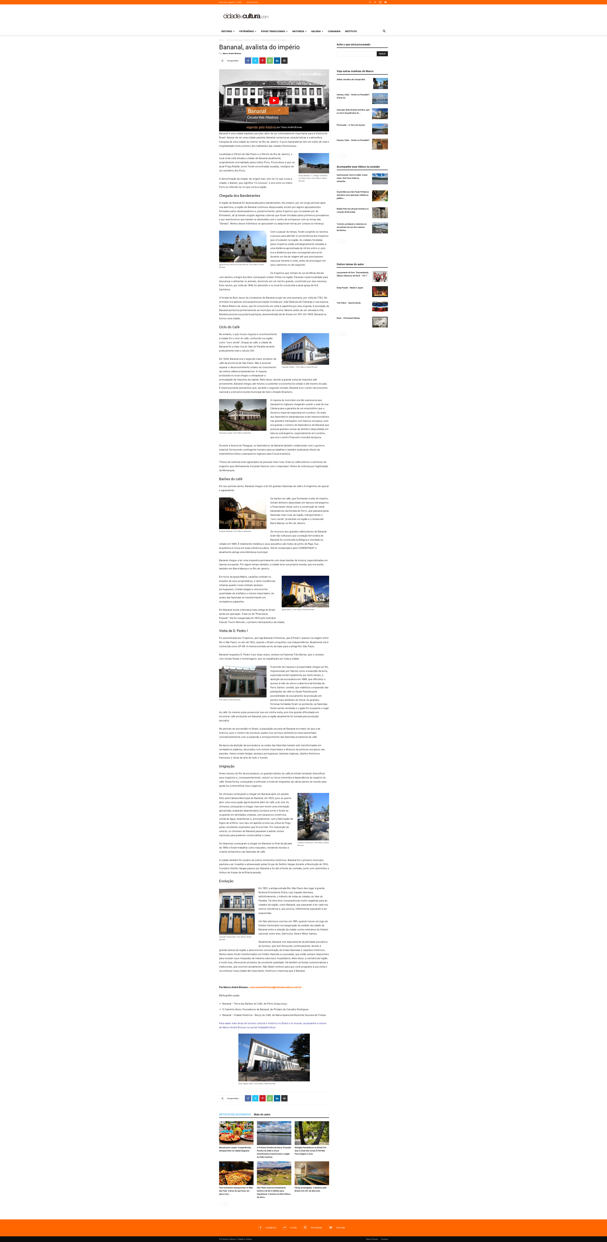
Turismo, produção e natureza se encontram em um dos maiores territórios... (352, 227)
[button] (384, 31)
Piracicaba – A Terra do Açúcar (351, 125)
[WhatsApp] (270, 60)
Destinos (226, 31)
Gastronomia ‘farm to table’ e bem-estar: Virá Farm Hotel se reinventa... (352, 178)
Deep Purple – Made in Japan (350, 288)
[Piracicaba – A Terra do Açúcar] (380, 128)
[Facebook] (370, 2)
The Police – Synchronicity (349, 303)
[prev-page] (221, 1203)
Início (221, 40)
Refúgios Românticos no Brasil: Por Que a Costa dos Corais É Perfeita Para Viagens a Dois (310, 1150)
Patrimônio (246, 31)
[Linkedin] (277, 60)
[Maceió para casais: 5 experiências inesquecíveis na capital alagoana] (236, 1133)
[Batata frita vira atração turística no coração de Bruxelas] (380, 212)
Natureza (298, 31)
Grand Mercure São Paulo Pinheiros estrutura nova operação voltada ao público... (353, 195)
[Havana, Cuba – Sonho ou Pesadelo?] (380, 144)
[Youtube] (385, 2)
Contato (384, 1239)
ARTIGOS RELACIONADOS (235, 1114)
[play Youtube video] (274, 100)
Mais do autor (262, 1114)
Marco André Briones (232, 53)
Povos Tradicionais (273, 31)
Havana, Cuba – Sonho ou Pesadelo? (353, 140)
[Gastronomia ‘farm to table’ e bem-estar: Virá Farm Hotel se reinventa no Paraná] (380, 178)
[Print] (284, 60)
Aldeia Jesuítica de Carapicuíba (351, 79)
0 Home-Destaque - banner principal (243, 40)
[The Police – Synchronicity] (380, 306)
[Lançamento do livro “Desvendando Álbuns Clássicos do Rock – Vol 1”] (380, 276)
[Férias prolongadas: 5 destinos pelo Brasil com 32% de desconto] (312, 1173)
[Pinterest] (262, 60)
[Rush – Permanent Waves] (380, 322)
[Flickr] (375, 2)
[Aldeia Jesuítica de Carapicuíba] (380, 83)
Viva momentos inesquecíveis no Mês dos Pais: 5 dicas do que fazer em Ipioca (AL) (236, 1191)
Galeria (316, 31)
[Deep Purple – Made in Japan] (380, 291)
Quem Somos (252, 2)
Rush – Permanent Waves (348, 318)
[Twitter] (255, 60)
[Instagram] (380, 2)
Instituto (351, 31)
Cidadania (334, 31)
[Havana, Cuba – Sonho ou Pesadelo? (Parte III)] (380, 98)
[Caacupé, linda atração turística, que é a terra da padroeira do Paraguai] (380, 113)
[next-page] (226, 1203)
